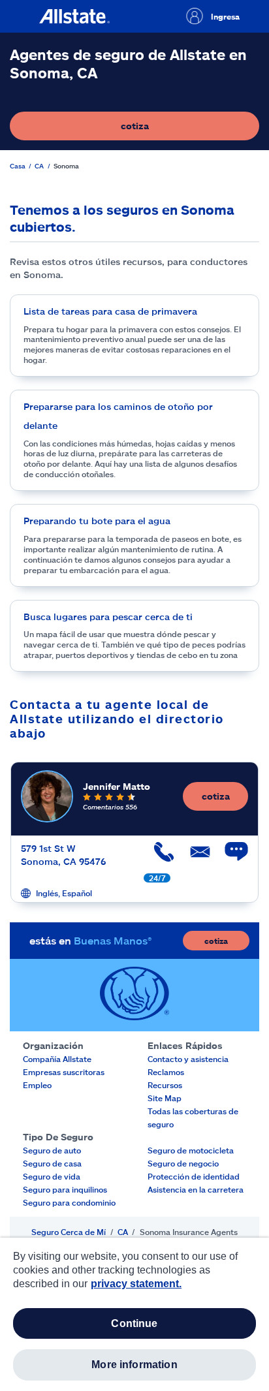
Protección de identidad (194, 1176)
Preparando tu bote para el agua (97, 520)
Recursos (165, 1084)
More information (134, 1364)
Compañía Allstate (57, 1058)
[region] (134, 1314)
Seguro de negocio (183, 1163)
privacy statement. (136, 1283)
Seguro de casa (52, 1163)
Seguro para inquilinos (65, 1189)
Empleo (37, 1084)
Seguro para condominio (69, 1202)
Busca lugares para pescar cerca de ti (108, 616)
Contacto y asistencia (188, 1058)
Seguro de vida (51, 1176)
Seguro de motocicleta (191, 1150)
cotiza (180, 129)
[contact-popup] (230, 858)
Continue (134, 1323)
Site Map (165, 1097)
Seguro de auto (52, 1150)
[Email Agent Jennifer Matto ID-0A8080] (194, 856)
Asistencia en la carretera (196, 1189)
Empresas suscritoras (63, 1071)
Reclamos (166, 1071)
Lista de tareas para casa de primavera (110, 311)
